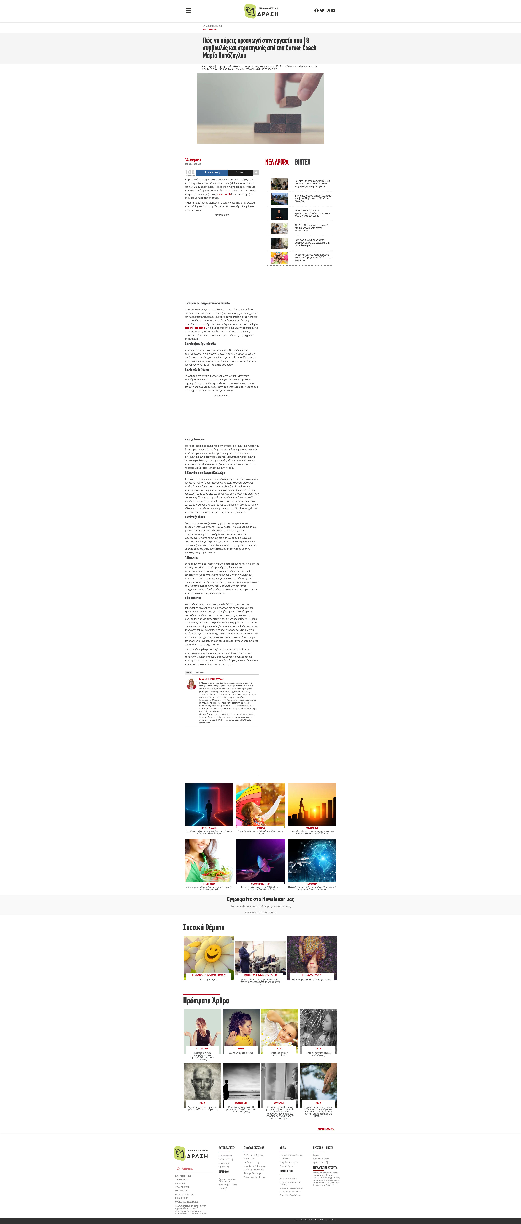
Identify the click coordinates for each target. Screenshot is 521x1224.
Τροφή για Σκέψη (321, 1162)
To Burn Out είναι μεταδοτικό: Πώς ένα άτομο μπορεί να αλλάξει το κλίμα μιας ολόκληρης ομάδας (312, 183)
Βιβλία (241, 1049)
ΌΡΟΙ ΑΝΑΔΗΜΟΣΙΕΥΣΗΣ (186, 1201)
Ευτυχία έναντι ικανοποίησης (279, 1054)
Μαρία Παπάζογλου (193, 164)
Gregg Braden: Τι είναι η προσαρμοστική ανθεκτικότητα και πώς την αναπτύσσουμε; (313, 213)
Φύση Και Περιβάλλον (290, 1195)
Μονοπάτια (224, 1163)
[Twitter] (322, 10)
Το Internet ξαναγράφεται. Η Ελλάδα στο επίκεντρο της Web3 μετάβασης (260, 888)
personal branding (195, 327)
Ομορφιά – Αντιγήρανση (291, 1187)
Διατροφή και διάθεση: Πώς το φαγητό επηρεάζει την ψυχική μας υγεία (209, 888)
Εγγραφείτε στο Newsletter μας (260, 899)
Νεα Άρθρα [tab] (276, 162)
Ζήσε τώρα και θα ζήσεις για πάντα (312, 979)
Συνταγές (223, 1188)
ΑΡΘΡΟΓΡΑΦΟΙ (182, 1179)
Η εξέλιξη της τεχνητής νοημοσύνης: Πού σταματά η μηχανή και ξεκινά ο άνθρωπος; (312, 888)
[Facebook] (316, 10)
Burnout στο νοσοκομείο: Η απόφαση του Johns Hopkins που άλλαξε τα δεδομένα (313, 198)
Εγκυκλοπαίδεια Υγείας (291, 1155)
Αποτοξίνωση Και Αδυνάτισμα (227, 1180)
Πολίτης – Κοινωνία (253, 1169)
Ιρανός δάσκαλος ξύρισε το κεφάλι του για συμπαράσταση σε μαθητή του (260, 981)
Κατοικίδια (249, 1158)
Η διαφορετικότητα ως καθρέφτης (318, 1054)
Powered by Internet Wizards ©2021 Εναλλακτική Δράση (315, 1220)
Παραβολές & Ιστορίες (216, 975)
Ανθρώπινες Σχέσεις (253, 1155)
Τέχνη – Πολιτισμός (253, 1173)
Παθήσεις (284, 1158)
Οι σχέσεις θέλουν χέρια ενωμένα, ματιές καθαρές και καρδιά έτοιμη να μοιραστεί (313, 257)
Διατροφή (224, 1172)
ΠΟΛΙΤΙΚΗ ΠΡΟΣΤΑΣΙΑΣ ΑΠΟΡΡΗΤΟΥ (260, 912)
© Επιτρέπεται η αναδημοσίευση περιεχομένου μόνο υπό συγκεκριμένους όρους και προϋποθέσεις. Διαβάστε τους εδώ (191, 1209)
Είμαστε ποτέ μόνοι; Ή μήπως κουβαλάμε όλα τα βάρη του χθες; (241, 1109)
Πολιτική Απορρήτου (185, 1194)
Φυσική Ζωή (286, 1171)
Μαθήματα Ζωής (199, 975)
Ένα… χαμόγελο (209, 979)
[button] (188, 11)
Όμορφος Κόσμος (254, 1148)
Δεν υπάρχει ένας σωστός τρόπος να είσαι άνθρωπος (202, 1108)
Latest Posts (199, 672)
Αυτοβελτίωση (227, 1148)
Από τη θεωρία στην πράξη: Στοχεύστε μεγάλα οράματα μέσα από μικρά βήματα (312, 832)
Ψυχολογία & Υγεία (289, 1162)
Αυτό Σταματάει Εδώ (241, 1052)
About (188, 672)
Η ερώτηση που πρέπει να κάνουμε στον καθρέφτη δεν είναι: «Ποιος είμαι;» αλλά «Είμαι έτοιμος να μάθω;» (318, 1111)
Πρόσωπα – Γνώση (323, 1148)
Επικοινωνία (181, 1198)
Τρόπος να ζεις (216, 26)
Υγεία (283, 1148)
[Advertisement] (221, 258)
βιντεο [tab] (302, 162)
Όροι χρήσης (181, 1190)
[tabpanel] (299, 220)
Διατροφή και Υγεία (228, 1184)
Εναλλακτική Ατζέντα (325, 1167)
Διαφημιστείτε (182, 1187)
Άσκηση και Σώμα (288, 1178)
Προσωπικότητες (321, 1158)
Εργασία (206, 26)
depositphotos (183, 1176)
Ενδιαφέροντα (210, 29)
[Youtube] (333, 10)
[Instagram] (327, 10)
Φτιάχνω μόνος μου (290, 1191)
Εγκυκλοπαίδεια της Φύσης (290, 1183)
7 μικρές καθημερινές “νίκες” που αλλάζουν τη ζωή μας (260, 832)
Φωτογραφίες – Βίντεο (255, 1176)
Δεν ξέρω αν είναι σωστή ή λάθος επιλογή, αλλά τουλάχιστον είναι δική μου (209, 832)
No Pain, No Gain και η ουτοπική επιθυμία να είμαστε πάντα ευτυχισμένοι (311, 227)
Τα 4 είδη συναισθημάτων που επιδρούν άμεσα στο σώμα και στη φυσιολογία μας (312, 242)
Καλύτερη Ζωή (202, 1049)
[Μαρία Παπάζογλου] (191, 688)
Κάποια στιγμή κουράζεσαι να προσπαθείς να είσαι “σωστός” (202, 1056)
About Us (180, 1183)
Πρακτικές (224, 1166)
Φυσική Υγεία (286, 1166)
